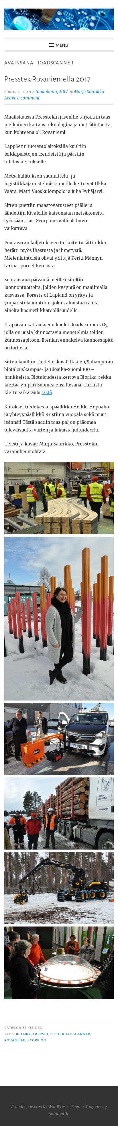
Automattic (58, 1113)
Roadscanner (76, 1034)
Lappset (41, 1034)
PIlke (55, 1034)
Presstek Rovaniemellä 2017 (47, 79)
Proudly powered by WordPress (39, 1106)
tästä (47, 392)
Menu (62, 45)
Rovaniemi (14, 1040)
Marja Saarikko (89, 91)
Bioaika (23, 1034)
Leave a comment (22, 98)
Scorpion (37, 1040)
